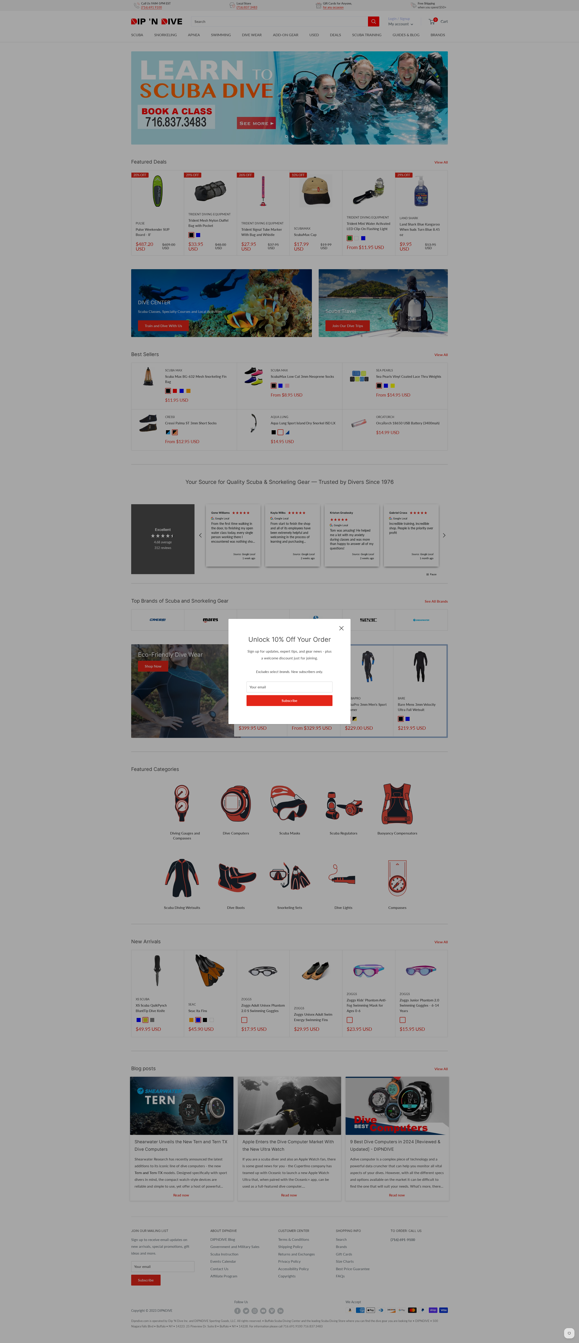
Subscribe (289, 700)
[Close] (341, 627)
